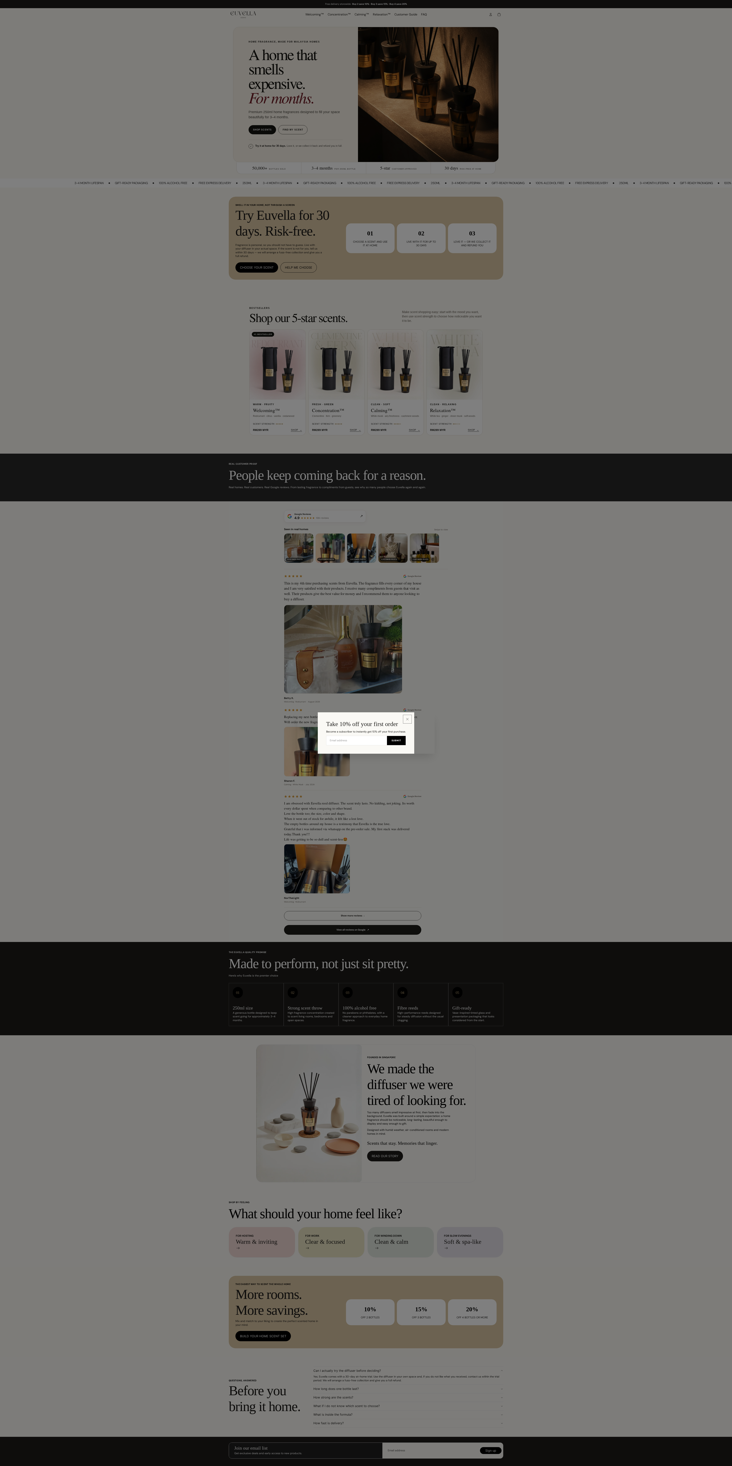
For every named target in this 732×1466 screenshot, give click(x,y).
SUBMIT (396, 740)
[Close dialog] (407, 719)
